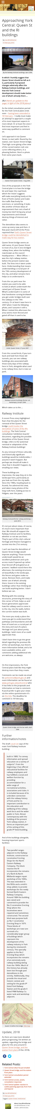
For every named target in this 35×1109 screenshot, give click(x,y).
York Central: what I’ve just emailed (17, 1068)
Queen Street (12, 1099)
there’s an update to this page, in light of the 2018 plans (15, 102)
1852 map (27, 1026)
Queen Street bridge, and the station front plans (15, 1048)
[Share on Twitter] (9, 1057)
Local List (15, 743)
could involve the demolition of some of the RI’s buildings (15, 429)
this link (8, 696)
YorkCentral (21, 1099)
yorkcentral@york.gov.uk (15, 677)
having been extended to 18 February (16, 114)
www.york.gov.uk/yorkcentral (14, 683)
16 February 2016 (8, 43)
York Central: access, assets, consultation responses (14, 1081)
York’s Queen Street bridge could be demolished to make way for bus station (17, 235)
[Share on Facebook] (4, 1057)
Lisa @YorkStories (10, 40)
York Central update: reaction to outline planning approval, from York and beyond (17, 1087)
